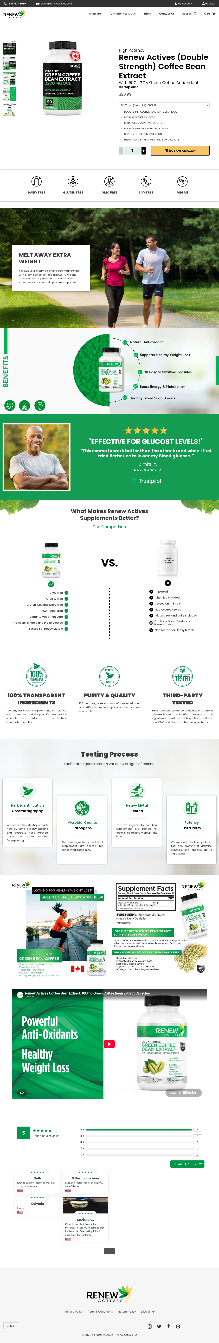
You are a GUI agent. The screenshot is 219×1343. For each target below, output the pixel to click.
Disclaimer (148, 1311)
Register (210, 3)
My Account (184, 3)
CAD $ (10, 1325)
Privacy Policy (73, 1311)
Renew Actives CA (126, 1334)
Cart (210, 13)
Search (190, 13)
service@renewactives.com (55, 3)
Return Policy (127, 1311)
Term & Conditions (100, 1311)
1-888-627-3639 (16, 3)
